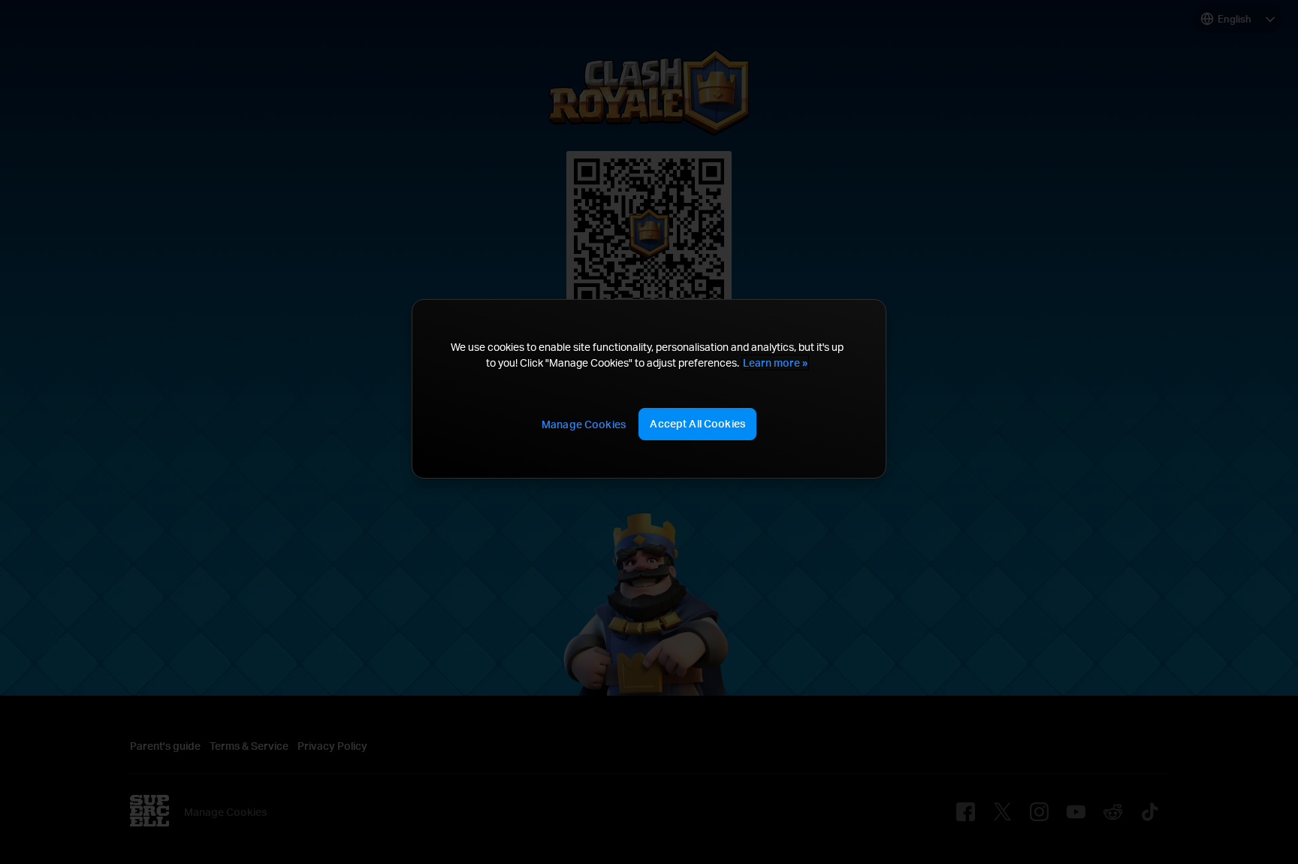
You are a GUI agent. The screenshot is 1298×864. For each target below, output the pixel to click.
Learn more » (775, 362)
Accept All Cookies (697, 423)
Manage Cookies (584, 424)
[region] (649, 389)
